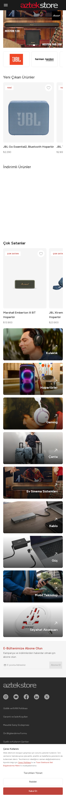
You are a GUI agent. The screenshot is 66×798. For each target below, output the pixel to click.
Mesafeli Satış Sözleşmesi (16, 725)
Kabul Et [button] (33, 791)
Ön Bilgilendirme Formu (15, 733)
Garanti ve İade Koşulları (15, 716)
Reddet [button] (33, 781)
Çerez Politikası (24, 762)
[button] (5, 5)
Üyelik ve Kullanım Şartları (16, 741)
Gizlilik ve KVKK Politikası (15, 708)
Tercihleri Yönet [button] (33, 772)
